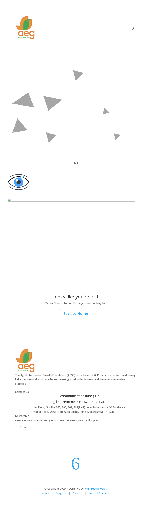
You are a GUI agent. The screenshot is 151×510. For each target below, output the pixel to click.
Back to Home (75, 313)
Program (61, 493)
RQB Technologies (95, 488)
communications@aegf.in (79, 396)
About (45, 493)
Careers (78, 493)
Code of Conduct (99, 493)
